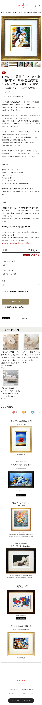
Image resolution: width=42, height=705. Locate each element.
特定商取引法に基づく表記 (28, 689)
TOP (2, 12)
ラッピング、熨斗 (8, 261)
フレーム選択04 (8, 270)
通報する (24, 318)
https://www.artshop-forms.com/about (16, 243)
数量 (3, 281)
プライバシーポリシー (13, 689)
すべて (6, 412)
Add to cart (15, 301)
